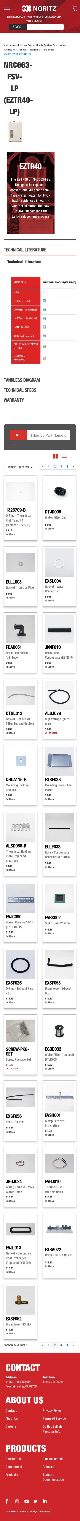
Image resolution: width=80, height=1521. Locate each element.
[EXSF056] (20, 1097)
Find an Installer (54, 1459)
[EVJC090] (20, 898)
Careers (11, 1426)
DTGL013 (14, 714)
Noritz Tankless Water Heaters (40, 8)
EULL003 (14, 582)
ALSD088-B (16, 846)
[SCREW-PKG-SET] (20, 1030)
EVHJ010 (52, 1182)
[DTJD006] (59, 491)
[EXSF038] (59, 761)
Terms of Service (54, 1418)
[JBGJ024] (20, 1163)
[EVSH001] (59, 1097)
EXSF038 (53, 780)
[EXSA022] (59, 1229)
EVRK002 (53, 918)
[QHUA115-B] (20, 761)
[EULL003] (20, 562)
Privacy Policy (52, 1410)
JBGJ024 (14, 1182)
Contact (11, 1410)
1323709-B (16, 510)
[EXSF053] (59, 964)
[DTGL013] (20, 695)
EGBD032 (53, 1049)
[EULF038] (59, 827)
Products (12, 1474)
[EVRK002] (59, 898)
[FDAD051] (20, 629)
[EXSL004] (59, 562)
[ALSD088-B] (20, 827)
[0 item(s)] (73, 8)
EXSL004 (53, 581)
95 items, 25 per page (19, 467)
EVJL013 (13, 1248)
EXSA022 (53, 1250)
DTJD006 (53, 512)
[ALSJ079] (59, 695)
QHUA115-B (16, 780)
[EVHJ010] (59, 1163)
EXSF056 (14, 1116)
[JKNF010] (59, 629)
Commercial (14, 1467)
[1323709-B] (20, 491)
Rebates (48, 1467)
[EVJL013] (20, 1229)
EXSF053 (53, 983)
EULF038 (52, 847)
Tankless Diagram (22, 380)
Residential (13, 1459)
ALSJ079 (53, 714)
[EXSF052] (20, 1300)
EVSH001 (53, 1116)
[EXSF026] (20, 964)
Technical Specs (20, 390)
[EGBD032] (59, 1030)
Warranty (14, 400)
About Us (12, 1418)
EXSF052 (14, 1319)
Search (18, 27)
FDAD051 (14, 647)
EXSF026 (14, 983)
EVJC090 (13, 917)
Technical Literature (25, 250)
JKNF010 (53, 647)
